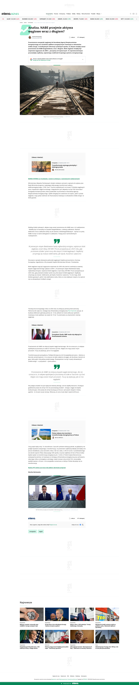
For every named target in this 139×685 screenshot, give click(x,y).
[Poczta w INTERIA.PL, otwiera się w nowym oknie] (133, 14)
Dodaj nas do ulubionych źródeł (48, 60)
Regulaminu (54, 679)
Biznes (25, 22)
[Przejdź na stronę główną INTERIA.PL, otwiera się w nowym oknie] (6, 14)
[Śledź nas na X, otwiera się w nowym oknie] (83, 524)
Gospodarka (30, 22)
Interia (21, 22)
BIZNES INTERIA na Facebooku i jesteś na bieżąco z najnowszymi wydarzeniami (54, 179)
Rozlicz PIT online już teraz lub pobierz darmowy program (47, 468)
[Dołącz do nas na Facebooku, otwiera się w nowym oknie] (80, 524)
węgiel (40, 531)
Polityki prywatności (63, 679)
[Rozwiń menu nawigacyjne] (136, 14)
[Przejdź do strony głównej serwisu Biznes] (15, 14)
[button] (73, 14)
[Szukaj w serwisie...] (130, 14)
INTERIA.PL (85, 679)
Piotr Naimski (72, 311)
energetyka (32, 531)
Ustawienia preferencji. (72, 679)
